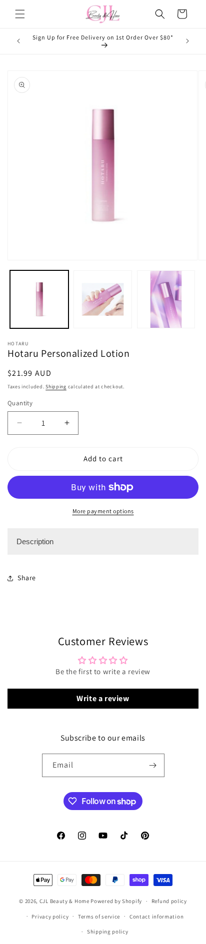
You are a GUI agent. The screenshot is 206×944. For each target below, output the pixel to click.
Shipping (56, 386)
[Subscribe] (153, 765)
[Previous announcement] (19, 41)
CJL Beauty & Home (65, 901)
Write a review (102, 698)
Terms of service (99, 916)
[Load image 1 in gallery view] (39, 299)
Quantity (20, 403)
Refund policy (169, 901)
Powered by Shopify (116, 901)
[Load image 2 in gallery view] (103, 299)
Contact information (157, 916)
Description (35, 541)
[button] (20, 14)
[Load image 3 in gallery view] (166, 299)
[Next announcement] (187, 41)
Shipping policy (107, 931)
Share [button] (27, 577)
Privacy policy (50, 916)
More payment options (103, 511)
